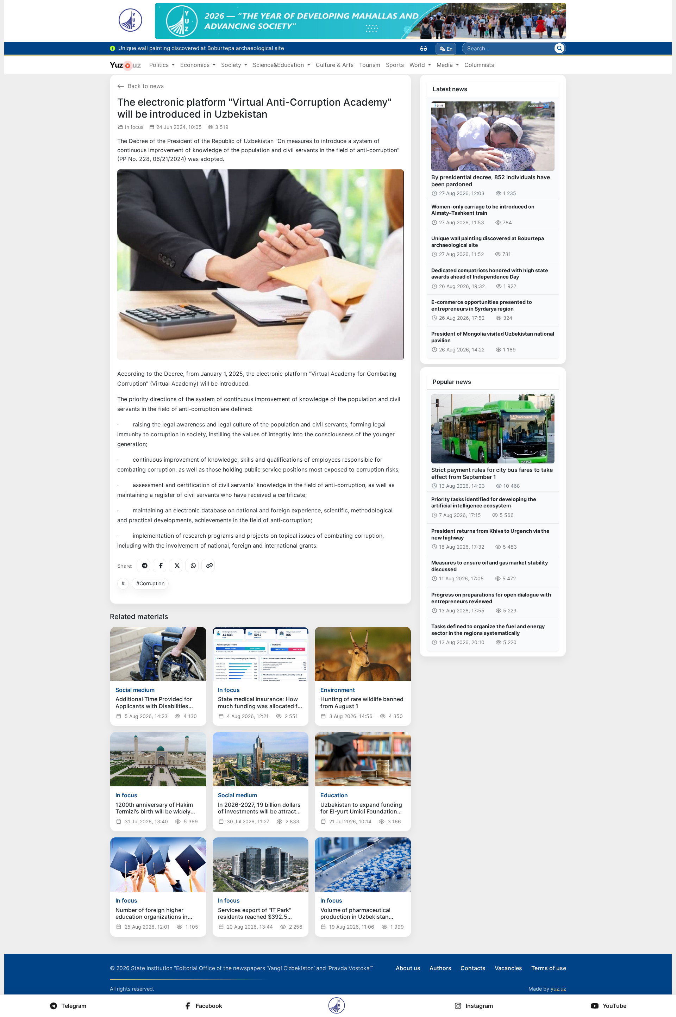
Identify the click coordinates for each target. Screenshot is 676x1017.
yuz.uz (558, 989)
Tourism (369, 64)
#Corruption (150, 583)
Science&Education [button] (279, 64)
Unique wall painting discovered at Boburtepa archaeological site (487, 241)
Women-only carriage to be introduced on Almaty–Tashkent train (482, 210)
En (449, 49)
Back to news (146, 85)
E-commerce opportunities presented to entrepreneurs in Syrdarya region (481, 305)
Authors (440, 968)
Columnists (479, 64)
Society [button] (232, 64)
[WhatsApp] (192, 565)
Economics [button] (195, 64)
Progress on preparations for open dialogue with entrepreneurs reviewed (491, 598)
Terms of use (548, 968)
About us (408, 968)
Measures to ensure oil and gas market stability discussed (489, 566)
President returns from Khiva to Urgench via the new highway (490, 534)
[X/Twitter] (175, 565)
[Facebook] (159, 565)
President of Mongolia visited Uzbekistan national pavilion (492, 337)
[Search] (559, 48)
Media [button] (446, 64)
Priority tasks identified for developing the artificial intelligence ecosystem (483, 502)
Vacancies (508, 968)
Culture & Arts (334, 64)
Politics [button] (159, 64)
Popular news (452, 381)
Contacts (473, 968)
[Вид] (423, 48)
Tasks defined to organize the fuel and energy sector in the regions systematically (488, 629)
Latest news (450, 89)
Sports (395, 64)
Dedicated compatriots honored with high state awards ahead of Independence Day (489, 273)
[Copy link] (208, 565)
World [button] (418, 64)
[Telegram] (143, 565)
